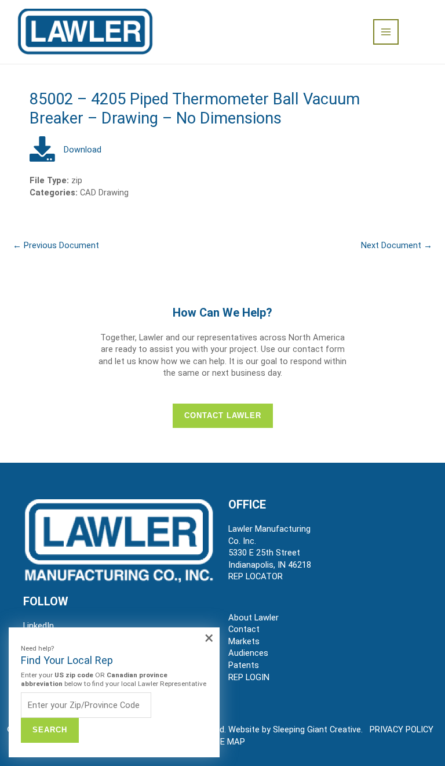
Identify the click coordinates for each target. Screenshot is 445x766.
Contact (244, 629)
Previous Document (56, 245)
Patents (243, 665)
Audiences (248, 653)
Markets (244, 641)
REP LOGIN (248, 677)
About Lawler (253, 617)
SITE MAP (226, 741)
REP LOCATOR (255, 576)
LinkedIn (38, 625)
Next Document (396, 245)
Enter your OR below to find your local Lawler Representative (113, 679)
